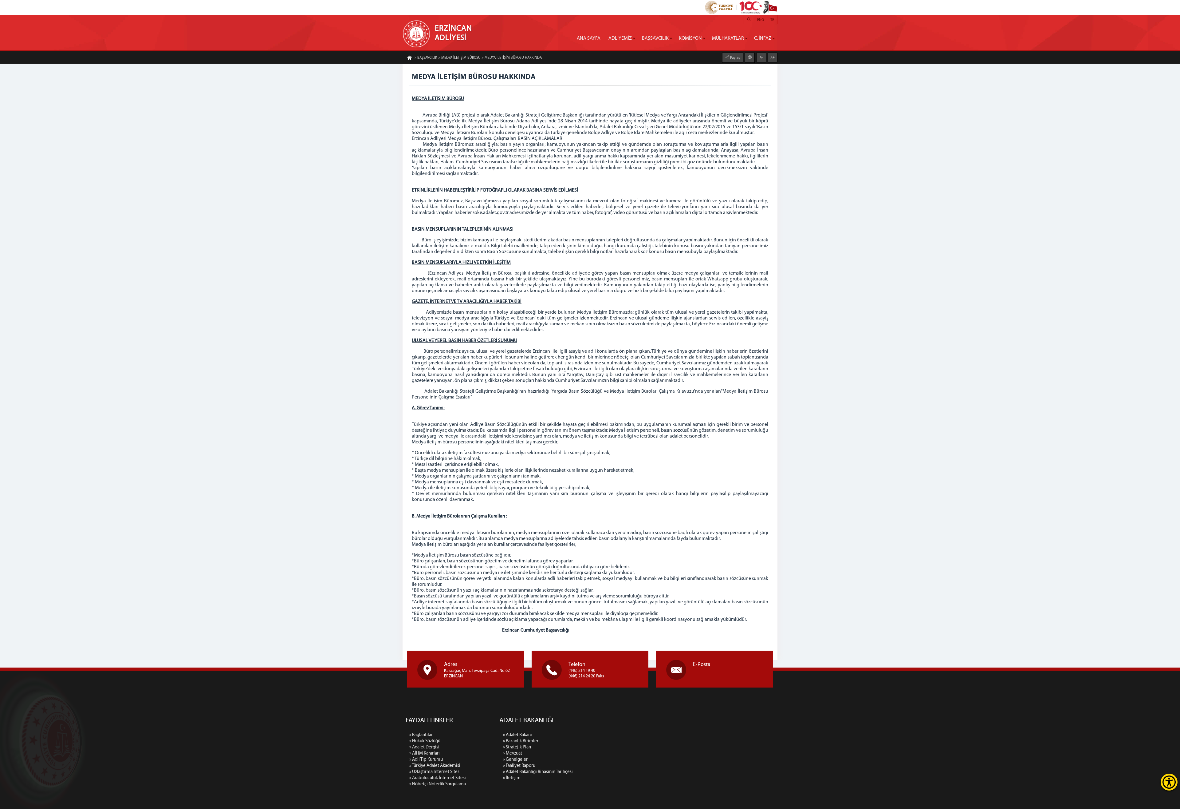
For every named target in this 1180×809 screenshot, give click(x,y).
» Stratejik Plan (517, 747)
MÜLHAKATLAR (728, 38)
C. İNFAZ (762, 38)
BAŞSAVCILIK (655, 38)
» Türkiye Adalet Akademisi (434, 765)
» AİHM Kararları (424, 753)
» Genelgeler (515, 759)
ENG (760, 20)
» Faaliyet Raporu (519, 765)
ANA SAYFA (588, 38)
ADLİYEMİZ (620, 38)
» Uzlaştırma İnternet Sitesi (435, 772)
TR (772, 20)
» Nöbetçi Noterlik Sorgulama (437, 784)
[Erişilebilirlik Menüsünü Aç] (1169, 782)
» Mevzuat (512, 753)
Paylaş (734, 58)
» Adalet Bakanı (517, 735)
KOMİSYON (690, 38)
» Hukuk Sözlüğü (424, 741)
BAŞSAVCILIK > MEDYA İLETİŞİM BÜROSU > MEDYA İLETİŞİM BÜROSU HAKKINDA (479, 58)
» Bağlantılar (421, 735)
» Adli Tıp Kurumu (426, 759)
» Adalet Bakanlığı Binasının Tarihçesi (538, 772)
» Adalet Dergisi (424, 747)
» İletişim (512, 778)
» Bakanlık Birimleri (521, 741)
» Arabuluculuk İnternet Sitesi (437, 778)
